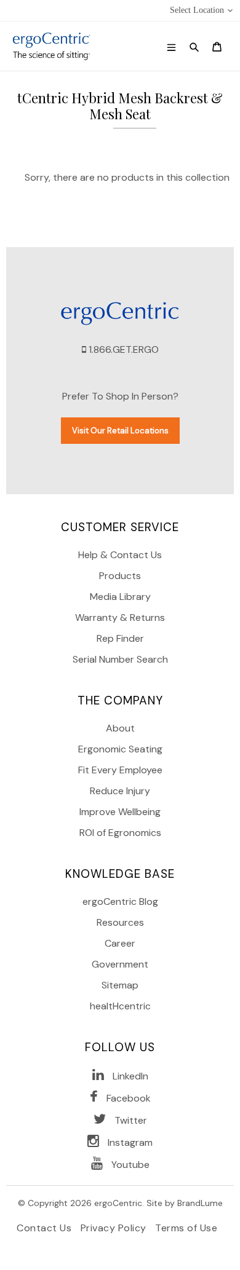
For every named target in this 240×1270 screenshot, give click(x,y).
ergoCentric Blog (120, 901)
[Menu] (171, 46)
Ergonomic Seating (120, 749)
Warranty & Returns (120, 617)
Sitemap (120, 985)
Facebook (128, 1098)
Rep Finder (120, 638)
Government (120, 964)
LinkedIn (130, 1076)
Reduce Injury (120, 790)
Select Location (197, 10)
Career (120, 943)
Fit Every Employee (120, 769)
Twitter (130, 1120)
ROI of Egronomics (120, 832)
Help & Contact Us (120, 554)
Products (120, 575)
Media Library (120, 596)
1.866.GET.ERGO (124, 349)
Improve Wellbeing (120, 811)
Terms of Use (186, 1227)
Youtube (130, 1164)
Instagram (130, 1142)
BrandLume (200, 1203)
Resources (120, 922)
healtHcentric (120, 1006)
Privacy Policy (115, 1227)
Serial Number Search (120, 659)
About (120, 728)
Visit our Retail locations (120, 430)
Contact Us (45, 1227)
